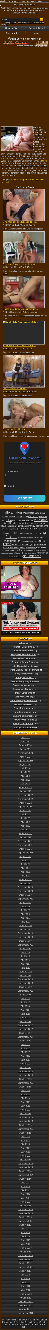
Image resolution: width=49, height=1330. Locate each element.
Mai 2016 (25, 1098)
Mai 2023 (25, 776)
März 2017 (25, 1060)
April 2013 (25, 1240)
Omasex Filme (12, 28)
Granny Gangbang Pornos (24, 681)
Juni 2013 (25, 1232)
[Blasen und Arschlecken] (23, 413)
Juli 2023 (25, 768)
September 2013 (25, 1221)
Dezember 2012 (25, 1255)
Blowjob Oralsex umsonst (23, 654)
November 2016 (25, 1075)
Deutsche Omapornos (24, 658)
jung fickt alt (28, 229)
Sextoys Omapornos (23, 723)
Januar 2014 (25, 1206)
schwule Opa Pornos (23, 720)
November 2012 (25, 1259)
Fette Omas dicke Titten (23, 666)
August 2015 (25, 1133)
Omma (44, 161)
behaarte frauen (15, 229)
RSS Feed (22, 23)
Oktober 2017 (25, 1033)
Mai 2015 (25, 1144)
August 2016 (25, 1087)
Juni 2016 (25, 1094)
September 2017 (25, 1037)
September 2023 (25, 761)
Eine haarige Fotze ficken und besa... (20, 222)
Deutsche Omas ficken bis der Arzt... (19, 264)
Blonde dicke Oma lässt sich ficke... (19, 346)
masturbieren (12, 540)
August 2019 (25, 949)
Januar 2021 (25, 883)
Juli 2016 (25, 1090)
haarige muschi (9, 533)
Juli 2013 (25, 1229)
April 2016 (25, 1102)
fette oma (41, 520)
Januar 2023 (25, 791)
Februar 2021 (25, 879)
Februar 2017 (25, 1064)
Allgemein (24, 643)
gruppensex (42, 529)
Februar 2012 (25, 1294)
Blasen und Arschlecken (14, 429)
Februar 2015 (25, 1156)
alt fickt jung (40, 513)
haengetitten (20, 533)
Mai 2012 (25, 1282)
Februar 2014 (25, 1202)
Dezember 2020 (25, 887)
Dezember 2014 (25, 1163)
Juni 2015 (25, 1140)
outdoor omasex (33, 550)
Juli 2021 (25, 860)
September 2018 (25, 991)
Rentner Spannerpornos (24, 716)
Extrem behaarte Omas (23, 662)
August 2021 (25, 856)
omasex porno (26, 395)
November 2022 (25, 799)
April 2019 (25, 964)
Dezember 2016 (25, 1071)
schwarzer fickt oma (31, 316)
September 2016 (25, 1083)
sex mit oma (32, 556)
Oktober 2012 (25, 1263)
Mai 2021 (25, 868)
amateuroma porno (15, 516)
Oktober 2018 (25, 987)
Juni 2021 (25, 864)
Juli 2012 (25, 1275)
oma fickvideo (18, 544)
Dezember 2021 (25, 841)
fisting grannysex (32, 523)
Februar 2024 (25, 745)
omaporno (44, 436)
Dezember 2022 (25, 795)
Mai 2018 (25, 1006)
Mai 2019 (25, 960)
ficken (22, 352)
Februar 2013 (25, 1248)
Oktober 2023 (25, 757)
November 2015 (25, 1121)
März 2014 (25, 1198)
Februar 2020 (25, 926)
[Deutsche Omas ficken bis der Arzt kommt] (23, 247)
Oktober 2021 (25, 849)
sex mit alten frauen (15, 557)
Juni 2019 (25, 956)
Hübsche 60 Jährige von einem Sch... (20, 309)
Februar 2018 (25, 1018)
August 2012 (25, 1271)
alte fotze (29, 513)
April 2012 (25, 1286)
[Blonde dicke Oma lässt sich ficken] (23, 333)
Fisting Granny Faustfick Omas (23, 670)
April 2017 (25, 1056)
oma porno (38, 229)
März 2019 (25, 968)
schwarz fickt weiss (28, 553)
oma (23, 541)
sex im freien (42, 553)
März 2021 (25, 876)
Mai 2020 (25, 914)
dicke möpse (35, 516)
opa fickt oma (21, 550)
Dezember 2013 (25, 1209)
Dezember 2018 (25, 979)
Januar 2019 (25, 975)
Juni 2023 (25, 772)
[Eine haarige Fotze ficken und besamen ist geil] (23, 205)
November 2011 (25, 1305)
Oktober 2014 (25, 1171)
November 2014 (25, 1167)
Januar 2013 (25, 1252)
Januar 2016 (25, 1114)
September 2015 (25, 1129)
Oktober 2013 (25, 1217)
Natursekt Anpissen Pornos (24, 700)
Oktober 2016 (25, 1079)
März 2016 (25, 1106)
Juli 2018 (25, 998)
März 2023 (25, 784)
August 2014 (25, 1179)
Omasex (41, 547)
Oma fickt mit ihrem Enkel (15, 389)
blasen (23, 436)
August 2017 (25, 1041)
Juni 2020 (25, 910)
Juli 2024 (25, 738)
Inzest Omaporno (23, 693)
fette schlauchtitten (11, 523)
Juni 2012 (25, 1278)
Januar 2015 (25, 1160)
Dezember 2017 (25, 1025)
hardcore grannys (32, 533)
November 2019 (25, 937)
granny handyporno (9, 529)
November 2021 (25, 845)
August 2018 (25, 995)
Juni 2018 (25, 1002)
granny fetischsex (24, 677)
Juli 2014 (25, 1183)
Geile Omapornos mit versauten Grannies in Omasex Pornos (24, 3)
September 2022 (25, 807)
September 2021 (25, 853)
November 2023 (25, 753)
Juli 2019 (25, 952)
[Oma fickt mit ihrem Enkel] (23, 371)
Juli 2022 (25, 814)
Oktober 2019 (25, 941)
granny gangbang (18, 526)
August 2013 (25, 1225)
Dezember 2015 (25, 1117)
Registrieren (11, 23)
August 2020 (25, 902)
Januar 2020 (25, 929)
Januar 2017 (25, 1067)
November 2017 (25, 1029)
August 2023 (25, 764)
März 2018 (25, 1014)
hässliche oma (33, 436)
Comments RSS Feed (35, 23)
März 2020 (25, 922)
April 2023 (25, 780)
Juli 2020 (25, 906)
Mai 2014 (25, 1190)
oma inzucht (13, 395)
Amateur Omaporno (19, 180)
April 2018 (25, 1010)
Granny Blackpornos (23, 674)
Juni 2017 (25, 1048)
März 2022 (25, 830)
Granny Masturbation (23, 685)
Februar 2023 (25, 787)
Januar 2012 (25, 1298)
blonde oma (13, 352)
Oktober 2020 (25, 895)
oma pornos (20, 548)
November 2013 (25, 1213)
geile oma (30, 352)
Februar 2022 (25, 833)
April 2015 (25, 1148)
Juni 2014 (25, 1186)
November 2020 (25, 891)
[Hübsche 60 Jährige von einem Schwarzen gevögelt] (23, 292)
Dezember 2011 (25, 1301)
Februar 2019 (25, 972)
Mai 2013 (25, 1236)
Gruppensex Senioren (23, 689)
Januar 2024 (25, 749)
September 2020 (25, 899)
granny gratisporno (37, 525)
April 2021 (25, 872)
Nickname (13, 471)
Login (5, 25)
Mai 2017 (25, 1052)
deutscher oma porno (17, 271)
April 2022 (25, 826)
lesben (20, 537)
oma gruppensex (33, 544)
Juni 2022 (25, 818)
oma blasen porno (32, 541)
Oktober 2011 (25, 1309)
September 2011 (25, 1313)
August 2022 (25, 810)
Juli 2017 (25, 1044)
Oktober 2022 (25, 803)
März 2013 (25, 1244)
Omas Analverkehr (23, 704)
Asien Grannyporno (24, 651)
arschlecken (13, 436)
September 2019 (25, 945)
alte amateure (14, 512)
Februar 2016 (25, 1110)
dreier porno (16, 521)
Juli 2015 (25, 1137)
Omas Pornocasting (24, 708)
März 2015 (25, 1152)
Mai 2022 (25, 822)
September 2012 (25, 1267)
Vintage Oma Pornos (24, 727)
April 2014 (25, 1194)
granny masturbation (27, 528)
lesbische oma (38, 538)
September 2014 (25, 1175)
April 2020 (25, 918)
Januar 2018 (25, 1021)
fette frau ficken (15, 316)
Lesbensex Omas (23, 697)
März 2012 (25, 1290)
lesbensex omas (27, 537)
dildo (9, 520)
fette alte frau (33, 271)
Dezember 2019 (25, 933)
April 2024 (25, 741)
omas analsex (31, 548)
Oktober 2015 (25, 1125)
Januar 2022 (25, 837)
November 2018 (25, 983)
